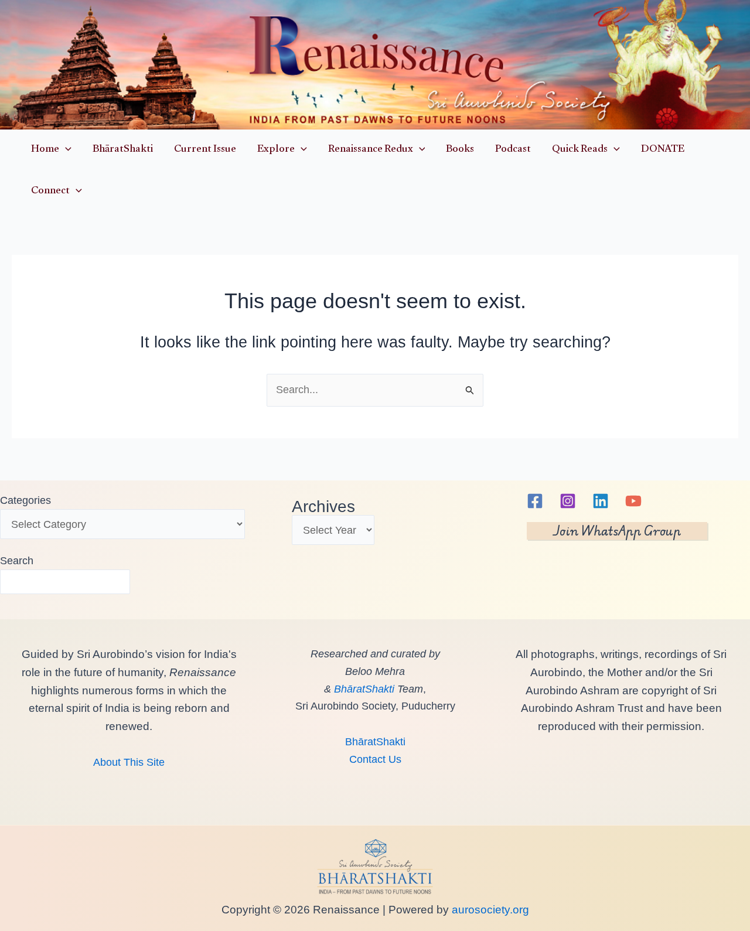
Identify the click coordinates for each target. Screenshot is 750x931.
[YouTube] (633, 501)
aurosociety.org (489, 909)
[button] (65, 150)
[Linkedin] (600, 501)
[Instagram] (568, 501)
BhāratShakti (364, 689)
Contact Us (375, 759)
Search (16, 561)
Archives (323, 507)
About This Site (129, 762)
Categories (25, 500)
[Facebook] (535, 501)
